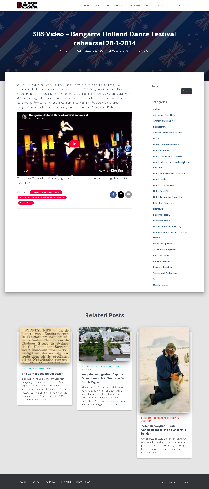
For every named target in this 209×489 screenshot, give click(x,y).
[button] (102, 5)
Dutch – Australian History (166, 144)
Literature (158, 208)
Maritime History (161, 214)
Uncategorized (160, 285)
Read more (40, 399)
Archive (156, 109)
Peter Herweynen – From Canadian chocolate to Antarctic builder (163, 429)
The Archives (159, 5)
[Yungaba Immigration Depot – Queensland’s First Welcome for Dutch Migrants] (104, 343)
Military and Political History (167, 226)
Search (155, 85)
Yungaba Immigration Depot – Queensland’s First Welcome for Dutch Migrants (103, 378)
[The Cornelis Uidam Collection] (45, 345)
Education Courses (162, 203)
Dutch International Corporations (170, 173)
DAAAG (156, 138)
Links (187, 5)
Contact (175, 5)
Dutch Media (26, 203)
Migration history (161, 220)
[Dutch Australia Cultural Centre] (27, 5)
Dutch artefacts (161, 150)
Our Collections (115, 5)
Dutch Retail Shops (162, 191)
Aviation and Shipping (164, 120)
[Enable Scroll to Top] (203, 483)
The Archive (65, 482)
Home (87, 5)
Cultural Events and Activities (46, 192)
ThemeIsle (187, 482)
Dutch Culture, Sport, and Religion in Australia (42, 197)
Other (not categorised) (165, 249)
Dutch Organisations (163, 185)
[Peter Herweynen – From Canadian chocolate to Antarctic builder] (164, 369)
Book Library (159, 126)
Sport (156, 279)
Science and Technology (165, 273)
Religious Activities (162, 267)
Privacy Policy (83, 482)
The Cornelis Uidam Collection (42, 373)
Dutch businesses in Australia (167, 156)
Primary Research (162, 261)
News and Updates (139, 5)
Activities (50, 482)
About (97, 5)
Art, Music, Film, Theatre (165, 115)
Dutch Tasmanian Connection (168, 197)
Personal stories (161, 255)
